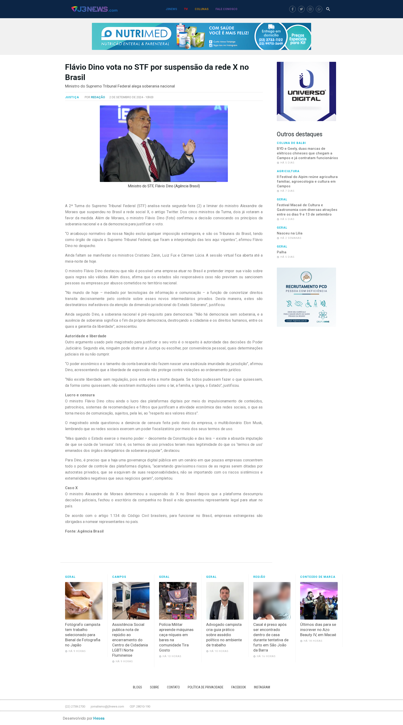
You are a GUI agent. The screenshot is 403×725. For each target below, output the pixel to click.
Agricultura (288, 171)
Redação (98, 97)
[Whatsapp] (319, 9)
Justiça (72, 97)
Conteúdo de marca (317, 576)
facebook (238, 687)
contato (173, 687)
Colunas (201, 9)
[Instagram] (310, 9)
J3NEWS (171, 9)
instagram (262, 687)
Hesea (98, 718)
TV (186, 9)
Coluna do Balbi (291, 143)
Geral (282, 199)
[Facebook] (292, 9)
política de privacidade (205, 687)
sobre (154, 687)
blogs (137, 687)
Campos (119, 576)
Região (259, 576)
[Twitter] (301, 9)
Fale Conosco (226, 9)
